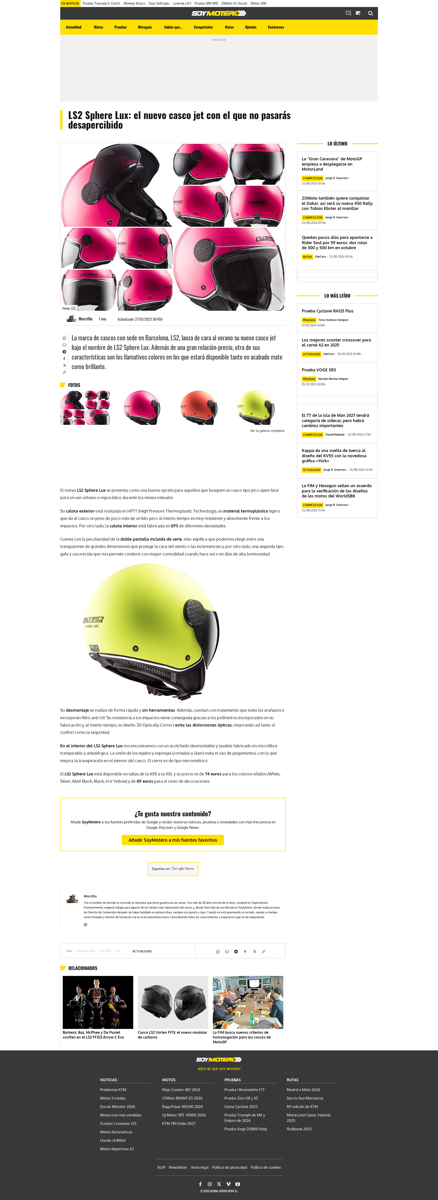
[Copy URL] (64, 372)
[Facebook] (64, 358)
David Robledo (335, 434)
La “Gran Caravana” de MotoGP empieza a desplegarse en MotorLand (332, 164)
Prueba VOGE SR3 (319, 369)
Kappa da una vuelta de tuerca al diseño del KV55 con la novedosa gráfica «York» (334, 455)
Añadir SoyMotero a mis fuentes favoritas (173, 840)
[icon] (348, 13)
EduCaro (320, 256)
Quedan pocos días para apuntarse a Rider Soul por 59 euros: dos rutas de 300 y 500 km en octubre (337, 242)
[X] (64, 365)
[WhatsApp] (64, 337)
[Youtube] (237, 1184)
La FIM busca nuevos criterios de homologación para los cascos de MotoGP (242, 1037)
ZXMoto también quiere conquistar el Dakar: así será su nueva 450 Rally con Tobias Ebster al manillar (337, 203)
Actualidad (142, 951)
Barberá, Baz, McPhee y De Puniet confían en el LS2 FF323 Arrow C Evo (93, 1034)
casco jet (105, 950)
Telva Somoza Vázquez (333, 320)
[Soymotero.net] (219, 13)
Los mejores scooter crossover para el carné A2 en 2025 (336, 342)
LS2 (117, 950)
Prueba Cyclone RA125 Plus (328, 310)
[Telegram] (64, 351)
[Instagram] (85, 923)
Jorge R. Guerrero (337, 178)
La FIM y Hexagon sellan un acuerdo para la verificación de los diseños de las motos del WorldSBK (337, 490)
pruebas (309, 320)
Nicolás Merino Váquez (333, 379)
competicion (312, 178)
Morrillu (85, 319)
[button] (370, 13)
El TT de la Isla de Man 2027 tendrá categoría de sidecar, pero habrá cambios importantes (335, 420)
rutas (307, 257)
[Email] (64, 344)
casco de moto (85, 950)
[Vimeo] (228, 1184)
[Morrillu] (72, 318)
